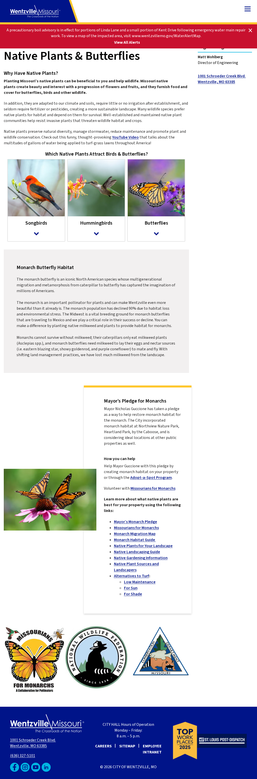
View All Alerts (127, 42)
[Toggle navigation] (247, 9)
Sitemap (127, 746)
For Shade (133, 594)
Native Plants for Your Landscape (143, 546)
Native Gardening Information (141, 558)
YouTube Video (125, 137)
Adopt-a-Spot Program (151, 477)
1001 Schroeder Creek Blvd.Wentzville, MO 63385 (222, 79)
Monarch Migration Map (135, 534)
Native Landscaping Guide (137, 552)
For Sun (131, 588)
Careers (103, 746)
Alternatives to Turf (131, 576)
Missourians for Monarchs (153, 488)
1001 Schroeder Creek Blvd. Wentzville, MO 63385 (33, 743)
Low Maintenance (140, 582)
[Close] (250, 30)
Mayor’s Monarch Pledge (135, 522)
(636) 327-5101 (22, 755)
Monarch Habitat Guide (135, 540)
